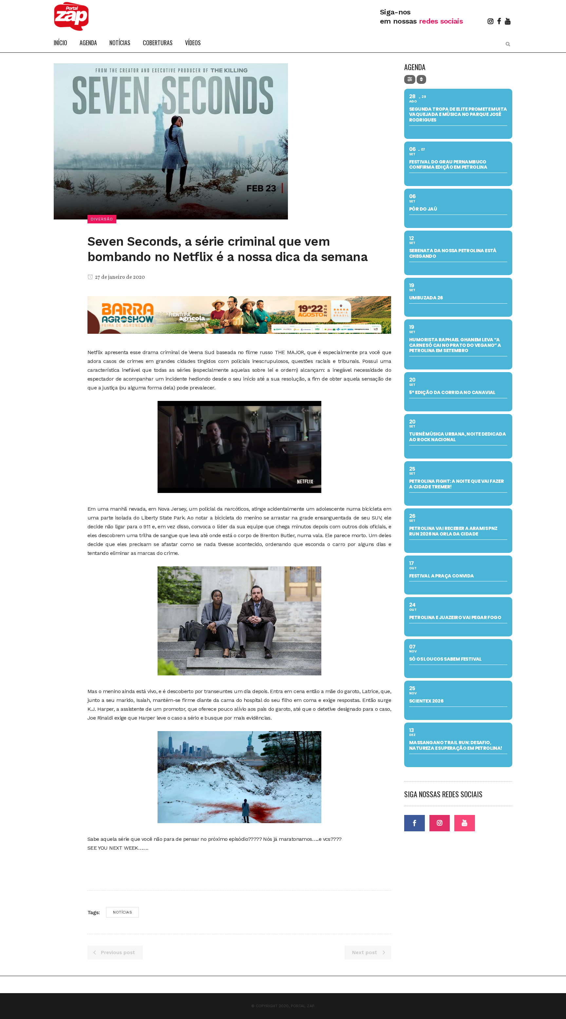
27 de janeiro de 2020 (119, 277)
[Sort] (421, 79)
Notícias (122, 912)
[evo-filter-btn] (409, 79)
